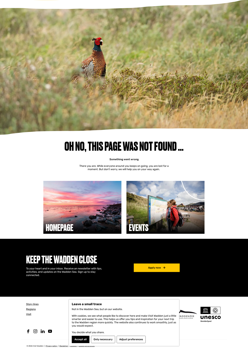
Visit (28, 314)
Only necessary (103, 339)
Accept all (80, 339)
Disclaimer (63, 346)
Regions (31, 309)
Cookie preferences (87, 346)
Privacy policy (52, 346)
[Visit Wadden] (185, 314)
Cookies (73, 346)
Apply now (154, 267)
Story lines (32, 304)
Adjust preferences (131, 339)
